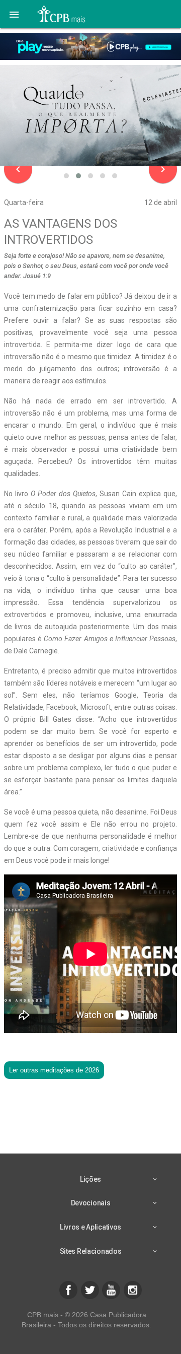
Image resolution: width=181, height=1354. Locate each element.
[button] (14, 14)
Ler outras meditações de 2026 (54, 1070)
